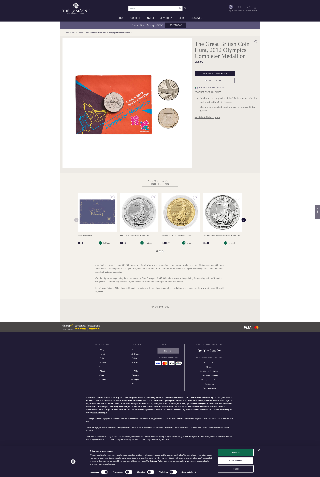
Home (67, 32)
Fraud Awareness (209, 388)
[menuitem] (231, 8)
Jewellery (166, 18)
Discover (196, 18)
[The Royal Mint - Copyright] (76, 8)
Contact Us (209, 384)
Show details (187, 472)
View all (135, 383)
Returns (135, 362)
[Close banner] (259, 450)
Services (102, 366)
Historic (81, 32)
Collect (135, 18)
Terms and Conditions (209, 375)
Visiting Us (135, 379)
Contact (102, 379)
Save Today (176, 25)
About (102, 371)
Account (135, 349)
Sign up (168, 350)
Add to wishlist (216, 80)
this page (107, 439)
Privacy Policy (156, 461)
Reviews (135, 366)
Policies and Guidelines (209, 371)
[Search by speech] (180, 8)
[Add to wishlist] (112, 197)
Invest (150, 18)
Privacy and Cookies (209, 379)
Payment (135, 375)
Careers (102, 375)
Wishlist (248, 10)
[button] (157, 251)
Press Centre (209, 362)
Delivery (135, 358)
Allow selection (235, 461)
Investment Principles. (99, 412)
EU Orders (135, 354)
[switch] (128, 472)
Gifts (181, 18)
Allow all (236, 452)
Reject (235, 469)
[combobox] (155, 8)
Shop (121, 18)
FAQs (135, 371)
